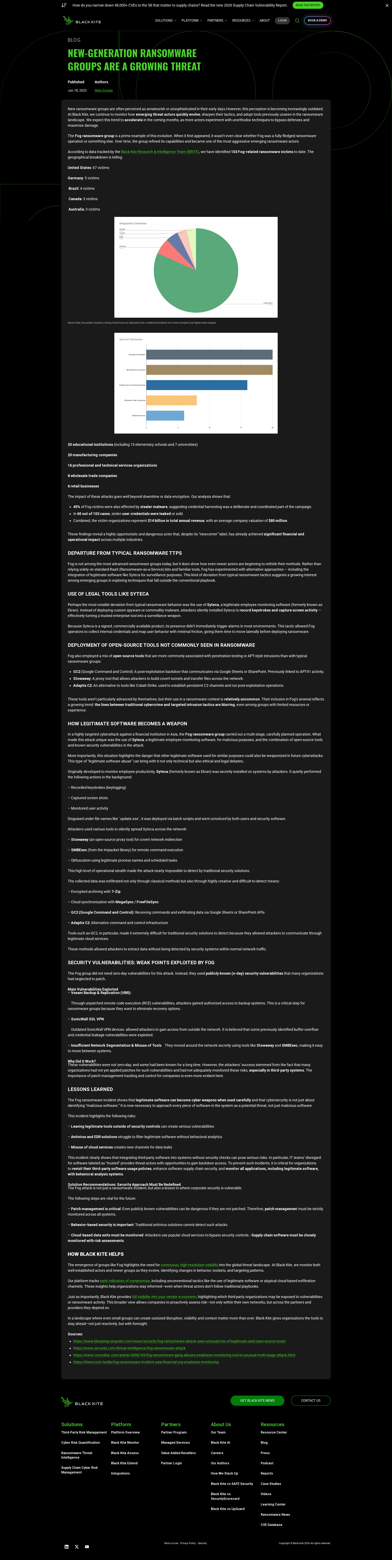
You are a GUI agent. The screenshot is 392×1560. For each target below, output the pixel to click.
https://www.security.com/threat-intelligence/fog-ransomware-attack (129, 1348)
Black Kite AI (220, 1443)
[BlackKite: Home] (82, 20)
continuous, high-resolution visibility (189, 1265)
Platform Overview (125, 1432)
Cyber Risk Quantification (80, 1443)
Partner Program (174, 1432)
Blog (264, 1443)
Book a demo (317, 20)
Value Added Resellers (178, 1453)
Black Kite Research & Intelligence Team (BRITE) (160, 152)
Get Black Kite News (257, 1400)
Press (265, 1453)
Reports (267, 1473)
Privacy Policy (188, 1543)
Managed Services (175, 1443)
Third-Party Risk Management (84, 1432)
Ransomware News (275, 1515)
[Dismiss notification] (388, 6)
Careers (217, 1453)
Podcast (267, 1463)
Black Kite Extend (124, 1463)
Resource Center (274, 1432)
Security (202, 1543)
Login (282, 20)
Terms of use (171, 1543)
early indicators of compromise (125, 1281)
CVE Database (271, 1525)
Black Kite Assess (125, 1453)
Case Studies (271, 1484)
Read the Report (268, 5)
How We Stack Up (224, 1473)
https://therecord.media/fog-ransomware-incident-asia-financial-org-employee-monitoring (146, 1362)
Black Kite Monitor (125, 1443)
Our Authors (220, 1463)
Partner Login (171, 1463)
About (264, 20)
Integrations (120, 1473)
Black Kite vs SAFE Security (232, 1484)
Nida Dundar (104, 90)
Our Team (218, 1432)
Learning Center (273, 1504)
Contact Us (311, 1400)
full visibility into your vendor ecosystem (164, 1297)
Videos (266, 1494)
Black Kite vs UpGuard (228, 1509)
